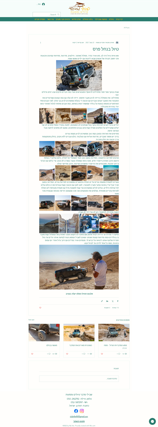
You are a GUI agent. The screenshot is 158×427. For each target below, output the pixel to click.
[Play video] (79, 267)
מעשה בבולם (51, 345)
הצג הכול (31, 320)
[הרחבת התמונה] (111, 116)
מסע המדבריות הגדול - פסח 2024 (115, 347)
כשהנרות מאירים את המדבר (80, 345)
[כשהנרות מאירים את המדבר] (79, 332)
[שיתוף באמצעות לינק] (102, 301)
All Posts (127, 28)
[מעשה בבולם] (44, 332)
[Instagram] (81, 411)
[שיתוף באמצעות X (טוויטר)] (112, 301)
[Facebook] (76, 411)
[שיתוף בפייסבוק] (118, 301)
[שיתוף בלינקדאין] (107, 301)
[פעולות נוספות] (40, 42)
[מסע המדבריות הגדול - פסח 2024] (113, 332)
